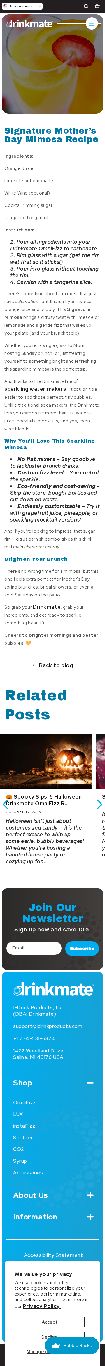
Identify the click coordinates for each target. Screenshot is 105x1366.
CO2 (18, 1149)
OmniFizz (24, 1102)
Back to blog (56, 665)
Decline (49, 1337)
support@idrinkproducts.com (48, 1026)
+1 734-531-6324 (34, 1038)
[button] (22, 6)
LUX (18, 1114)
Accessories (28, 1172)
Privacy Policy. (42, 1306)
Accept (50, 1322)
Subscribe (82, 948)
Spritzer (23, 1137)
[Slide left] (5, 804)
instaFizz (24, 1126)
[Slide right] (99, 804)
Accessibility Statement (53, 1255)
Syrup (20, 1161)
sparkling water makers (35, 389)
